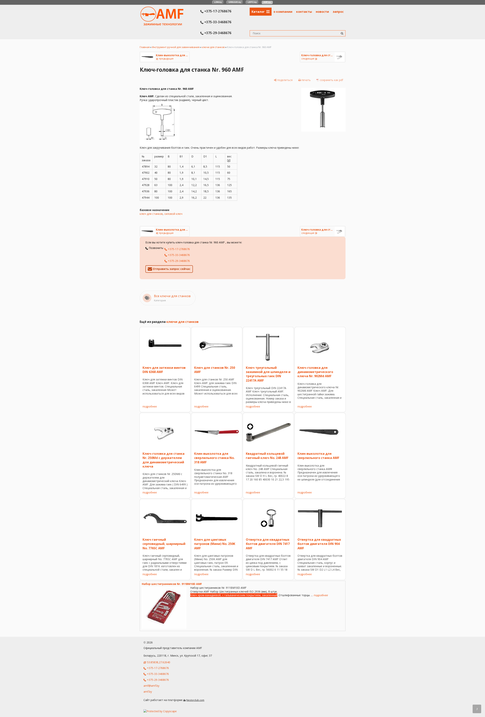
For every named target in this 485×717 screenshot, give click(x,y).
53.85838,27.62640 (158, 662)
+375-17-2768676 (217, 11)
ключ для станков (151, 214)
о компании (282, 12)
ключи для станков (213, 47)
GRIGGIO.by (234, 2)
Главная (145, 47)
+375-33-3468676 (217, 22)
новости (322, 12)
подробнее (150, 406)
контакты (304, 12)
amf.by (147, 691)
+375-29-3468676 (217, 33)
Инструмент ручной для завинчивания (175, 47)
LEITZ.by (252, 2)
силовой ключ (173, 214)
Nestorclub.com (195, 700)
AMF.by (267, 2)
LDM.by (218, 2)
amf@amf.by (151, 685)
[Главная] (161, 24)
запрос (338, 12)
